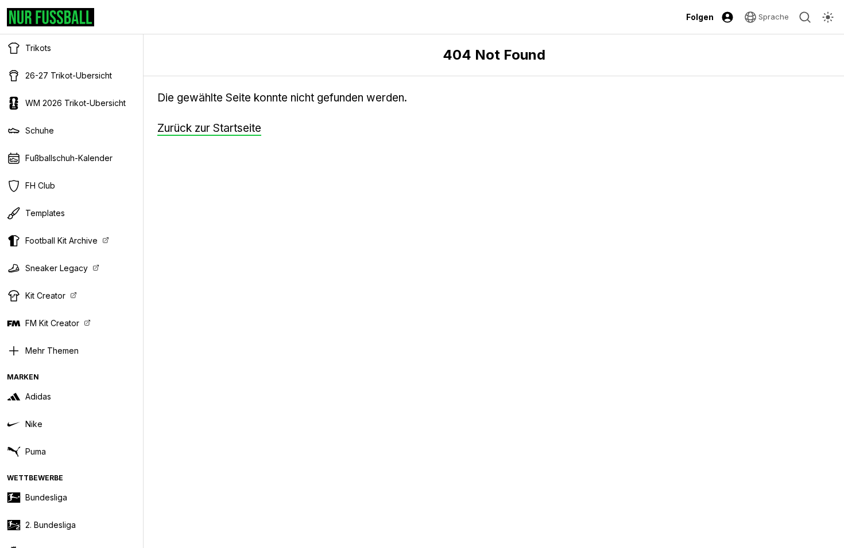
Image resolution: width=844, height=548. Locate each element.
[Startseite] (50, 17)
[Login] (727, 17)
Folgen (700, 17)
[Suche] (805, 17)
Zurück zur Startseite (209, 128)
